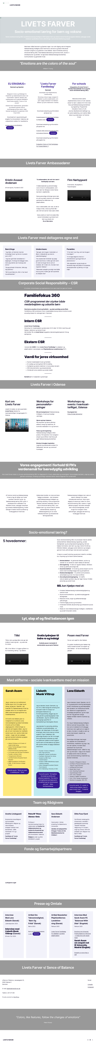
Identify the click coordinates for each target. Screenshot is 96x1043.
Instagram (91, 987)
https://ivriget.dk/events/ (74, 414)
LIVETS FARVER (15, 5)
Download (10, 127)
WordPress (16, 997)
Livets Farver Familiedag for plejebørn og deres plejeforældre (58, 933)
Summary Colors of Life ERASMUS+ (13, 125)
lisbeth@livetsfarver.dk (13, 988)
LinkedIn (90, 984)
